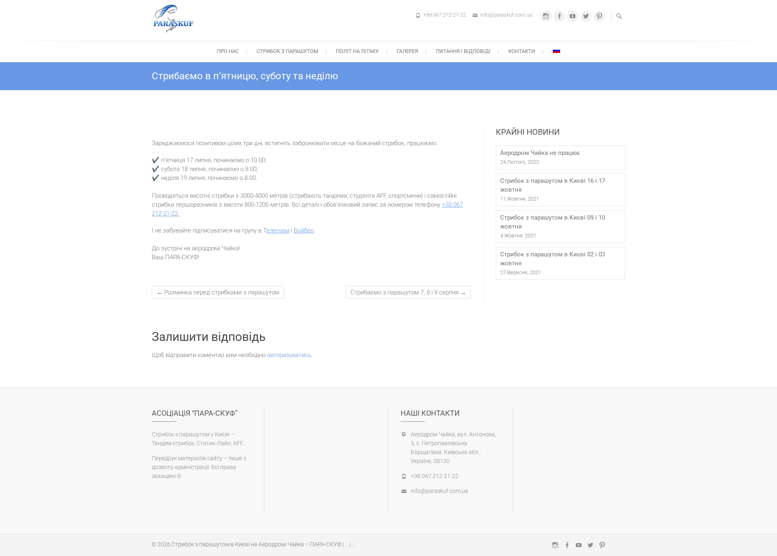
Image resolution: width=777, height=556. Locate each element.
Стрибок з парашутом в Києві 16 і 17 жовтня (552, 185)
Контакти (521, 51)
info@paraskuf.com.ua (506, 15)
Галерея (407, 51)
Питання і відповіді (463, 51)
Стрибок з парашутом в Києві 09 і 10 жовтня (552, 222)
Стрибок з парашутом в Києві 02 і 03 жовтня (552, 259)
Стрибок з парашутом (287, 51)
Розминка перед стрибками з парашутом (218, 292)
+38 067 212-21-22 (444, 15)
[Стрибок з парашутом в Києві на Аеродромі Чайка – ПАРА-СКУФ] (175, 19)
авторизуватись (289, 355)
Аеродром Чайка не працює (540, 152)
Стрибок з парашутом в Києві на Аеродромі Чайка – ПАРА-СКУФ (256, 544)
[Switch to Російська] (556, 50)
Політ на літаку (357, 51)
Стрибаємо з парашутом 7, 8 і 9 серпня (408, 292)
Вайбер (304, 230)
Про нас (228, 51)
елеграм (277, 230)
